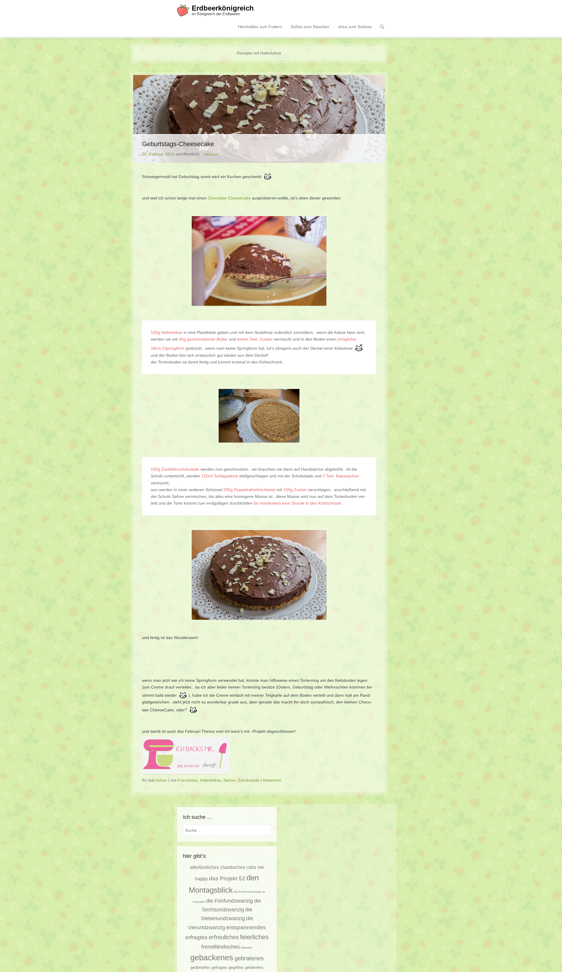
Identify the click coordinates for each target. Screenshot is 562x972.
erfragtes (196, 937)
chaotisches (232, 867)
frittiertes (246, 947)
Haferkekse (210, 780)
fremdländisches (220, 947)
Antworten (272, 780)
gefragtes (219, 968)
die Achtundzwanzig (247, 891)
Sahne (229, 780)
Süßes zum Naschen (310, 26)
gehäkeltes (254, 967)
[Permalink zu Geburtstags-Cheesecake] (259, 119)
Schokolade (248, 780)
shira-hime (211, 154)
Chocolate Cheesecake (229, 198)
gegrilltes (236, 968)
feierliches (254, 937)
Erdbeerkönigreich (223, 8)
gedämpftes (200, 967)
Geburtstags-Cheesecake (178, 144)
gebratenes (249, 958)
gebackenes (211, 957)
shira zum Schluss (355, 26)
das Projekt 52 (227, 878)
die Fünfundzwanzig (229, 901)
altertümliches (204, 867)
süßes (161, 780)
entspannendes (246, 927)
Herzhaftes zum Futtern (260, 26)
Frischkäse (187, 780)
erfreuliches (224, 937)
